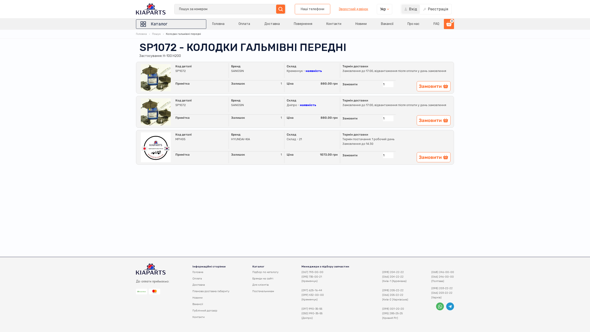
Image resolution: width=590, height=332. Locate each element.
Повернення (303, 24)
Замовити (349, 84)
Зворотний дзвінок (353, 9)
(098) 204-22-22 (393, 272)
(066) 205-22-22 (392, 294)
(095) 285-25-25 (392, 313)
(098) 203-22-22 (442, 288)
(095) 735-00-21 (311, 276)
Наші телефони (312, 9)
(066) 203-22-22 (441, 292)
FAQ (436, 24)
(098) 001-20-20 (393, 308)
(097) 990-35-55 (311, 308)
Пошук (156, 34)
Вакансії (387, 24)
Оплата (244, 24)
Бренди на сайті (262, 278)
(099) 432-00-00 (312, 294)
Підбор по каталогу (265, 272)
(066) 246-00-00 (442, 276)
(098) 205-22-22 (393, 290)
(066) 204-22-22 (393, 276)
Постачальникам (263, 291)
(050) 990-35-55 (311, 313)
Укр (383, 9)
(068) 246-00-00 (442, 272)
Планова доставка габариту (210, 291)
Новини (361, 24)
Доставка (272, 24)
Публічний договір (204, 310)
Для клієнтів (260, 284)
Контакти (333, 24)
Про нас (413, 24)
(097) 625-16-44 (311, 290)
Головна (218, 24)
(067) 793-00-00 (312, 272)
